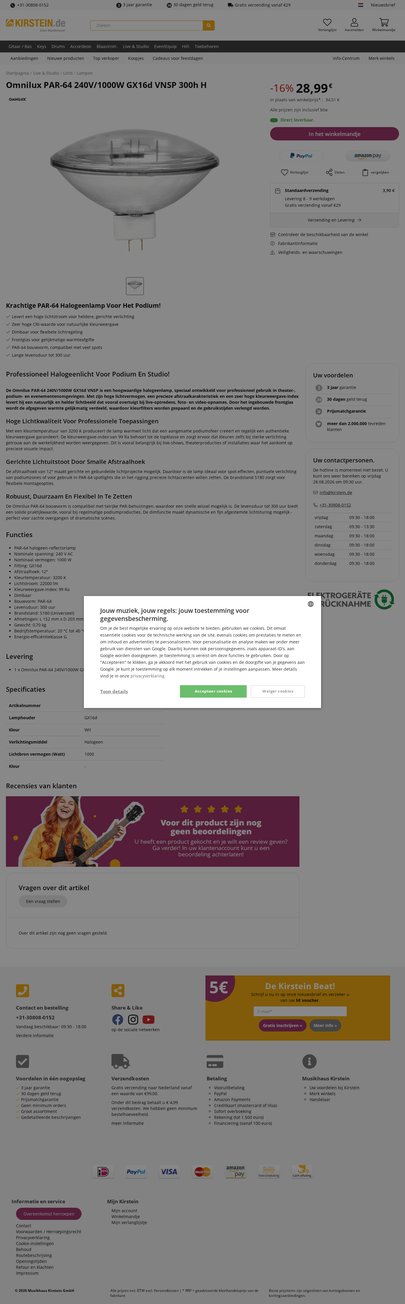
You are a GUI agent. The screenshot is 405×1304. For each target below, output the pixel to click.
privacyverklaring (147, 676)
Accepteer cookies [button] (213, 691)
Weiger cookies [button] (277, 691)
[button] (114, 691)
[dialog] (202, 652)
